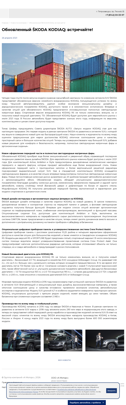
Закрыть (111, 391)
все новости (64, 360)
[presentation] (5, 340)
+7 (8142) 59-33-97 (114, 15)
